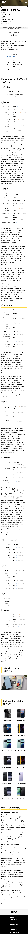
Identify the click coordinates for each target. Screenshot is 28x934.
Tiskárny (14, 922)
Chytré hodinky (14, 924)
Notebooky (14, 926)
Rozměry (19, 68)
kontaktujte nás (10, 903)
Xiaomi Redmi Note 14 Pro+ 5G (7, 751)
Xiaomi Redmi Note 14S (21, 783)
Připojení (14, 64)
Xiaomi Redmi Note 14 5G (7, 783)
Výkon (14, 60)
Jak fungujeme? (17, 28)
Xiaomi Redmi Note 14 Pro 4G (7, 768)
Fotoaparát (19, 60)
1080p (15, 318)
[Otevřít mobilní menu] (26, 2)
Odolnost (14, 68)
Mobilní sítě (19, 64)
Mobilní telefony (14, 917)
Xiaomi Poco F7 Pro (7, 735)
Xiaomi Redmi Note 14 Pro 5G (20, 751)
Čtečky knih (14, 919)
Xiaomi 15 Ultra (7, 720)
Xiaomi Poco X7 (20, 767)
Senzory (8, 68)
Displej (8, 60)
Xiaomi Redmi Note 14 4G (7, 799)
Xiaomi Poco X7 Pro (20, 735)
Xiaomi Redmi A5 (20, 799)
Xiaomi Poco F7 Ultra (20, 720)
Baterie (8, 64)
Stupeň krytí (7, 598)
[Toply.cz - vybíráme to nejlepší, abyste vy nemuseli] (3, 2)
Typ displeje (7, 109)
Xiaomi (17, 91)
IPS (14, 109)
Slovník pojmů (14, 929)
